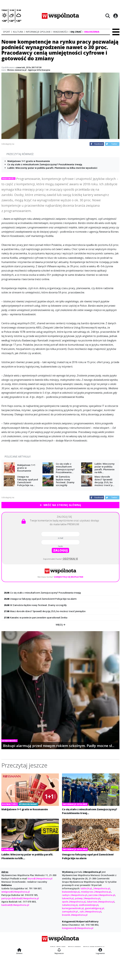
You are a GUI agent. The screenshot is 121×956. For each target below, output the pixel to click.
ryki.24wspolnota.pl (90, 911)
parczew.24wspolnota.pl (101, 895)
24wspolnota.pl (101, 888)
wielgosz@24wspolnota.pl (15, 891)
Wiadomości (8, 178)
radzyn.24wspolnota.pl (74, 895)
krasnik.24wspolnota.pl (74, 914)
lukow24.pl (68, 898)
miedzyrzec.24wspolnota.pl (96, 891)
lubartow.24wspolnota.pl (100, 901)
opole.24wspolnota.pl (74, 901)
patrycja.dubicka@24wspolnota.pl (20, 898)
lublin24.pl (86, 888)
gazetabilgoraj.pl (94, 908)
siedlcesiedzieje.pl (88, 904)
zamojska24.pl (70, 911)
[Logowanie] (100, 950)
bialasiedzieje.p (70, 891)
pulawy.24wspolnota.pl (87, 898)
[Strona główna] (19, 950)
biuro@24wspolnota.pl (39, 878)
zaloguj (60, 550)
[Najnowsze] (59, 950)
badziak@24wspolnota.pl (15, 904)
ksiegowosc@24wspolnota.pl (77, 928)
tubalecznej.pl (70, 904)
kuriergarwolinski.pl (73, 908)
